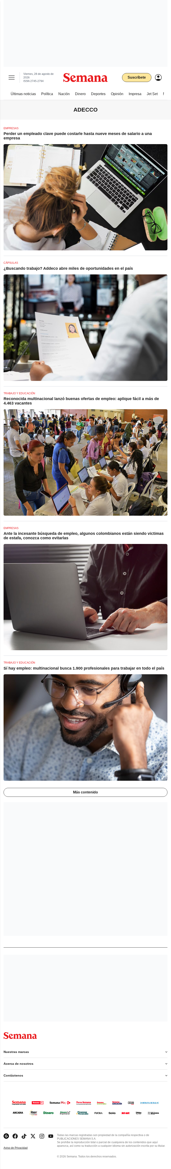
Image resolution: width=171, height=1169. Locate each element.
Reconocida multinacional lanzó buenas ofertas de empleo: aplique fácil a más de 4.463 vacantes (81, 400)
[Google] (6, 1136)
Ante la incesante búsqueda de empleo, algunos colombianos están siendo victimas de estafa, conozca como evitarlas (84, 535)
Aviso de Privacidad (20, 1148)
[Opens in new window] (15, 1136)
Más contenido (85, 792)
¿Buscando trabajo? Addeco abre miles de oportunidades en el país (68, 268)
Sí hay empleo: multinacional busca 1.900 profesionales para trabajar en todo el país (84, 668)
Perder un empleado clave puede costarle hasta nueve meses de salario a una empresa (78, 135)
